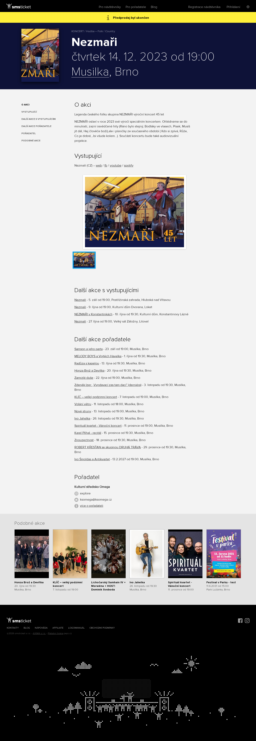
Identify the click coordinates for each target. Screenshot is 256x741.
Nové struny (82, 411)
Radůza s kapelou (86, 363)
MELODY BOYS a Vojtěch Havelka (97, 356)
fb (105, 166)
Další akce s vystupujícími (38, 119)
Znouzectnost (84, 440)
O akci (25, 104)
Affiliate (57, 627)
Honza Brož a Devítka (89, 371)
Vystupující (29, 111)
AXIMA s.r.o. (39, 633)
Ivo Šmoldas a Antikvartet (92, 459)
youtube (115, 166)
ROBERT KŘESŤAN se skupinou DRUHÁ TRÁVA (107, 447)
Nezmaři (80, 300)
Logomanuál (76, 627)
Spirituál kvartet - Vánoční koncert (98, 426)
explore (85, 493)
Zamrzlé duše (83, 378)
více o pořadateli (91, 506)
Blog (154, 7)
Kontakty (13, 627)
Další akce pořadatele (36, 126)
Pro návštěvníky (110, 7)
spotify (128, 166)
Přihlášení (233, 7)
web (99, 166)
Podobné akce (30, 140)
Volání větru (82, 404)
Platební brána (55, 633)
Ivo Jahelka (82, 419)
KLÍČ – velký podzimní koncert (95, 397)
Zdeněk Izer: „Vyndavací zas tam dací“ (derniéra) (107, 385)
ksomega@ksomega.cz (96, 500)
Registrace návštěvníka (204, 7)
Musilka (90, 72)
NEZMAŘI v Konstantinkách (93, 314)
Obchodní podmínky (102, 627)
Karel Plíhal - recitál (87, 433)
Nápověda (41, 627)
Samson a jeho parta (88, 349)
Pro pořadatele (136, 7)
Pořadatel (28, 133)
